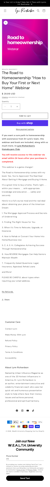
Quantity (5, 101)
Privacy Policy (11, 346)
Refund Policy (11, 340)
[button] (5, 11)
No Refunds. (8, 291)
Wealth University (18, 431)
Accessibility (11, 358)
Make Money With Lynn (15, 335)
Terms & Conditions (14, 352)
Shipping (5, 97)
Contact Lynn (11, 329)
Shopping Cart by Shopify (34, 431)
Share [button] (7, 299)
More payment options (25, 129)
